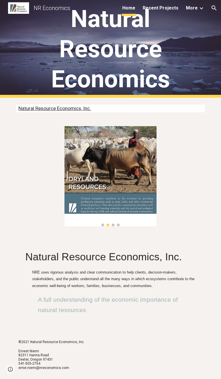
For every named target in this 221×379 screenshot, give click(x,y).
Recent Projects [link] (160, 8)
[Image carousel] (110, 176)
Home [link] (128, 8)
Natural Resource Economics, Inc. (54, 108)
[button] (214, 8)
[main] (110, 49)
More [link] (192, 8)
